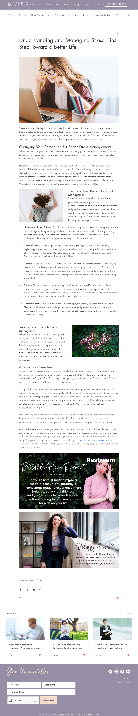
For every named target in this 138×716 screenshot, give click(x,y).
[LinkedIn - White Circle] (110, 672)
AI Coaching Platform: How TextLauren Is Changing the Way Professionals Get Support (67, 646)
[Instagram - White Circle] (116, 672)
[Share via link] (40, 589)
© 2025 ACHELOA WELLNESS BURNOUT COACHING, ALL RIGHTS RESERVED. (69, 715)
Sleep (85, 15)
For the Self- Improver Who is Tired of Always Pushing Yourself (111, 646)
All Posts (9, 15)
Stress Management (40, 15)
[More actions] (117, 32)
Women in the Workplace (66, 15)
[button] (129, 15)
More (118, 15)
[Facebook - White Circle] (122, 672)
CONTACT (126, 678)
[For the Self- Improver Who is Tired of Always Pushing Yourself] (112, 629)
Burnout (22, 15)
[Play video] (69, 481)
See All (129, 612)
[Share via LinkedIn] (33, 589)
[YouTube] (128, 672)
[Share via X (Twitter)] (27, 589)
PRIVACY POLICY (123, 682)
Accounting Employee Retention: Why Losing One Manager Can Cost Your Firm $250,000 (24, 646)
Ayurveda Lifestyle (102, 15)
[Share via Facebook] (20, 589)
